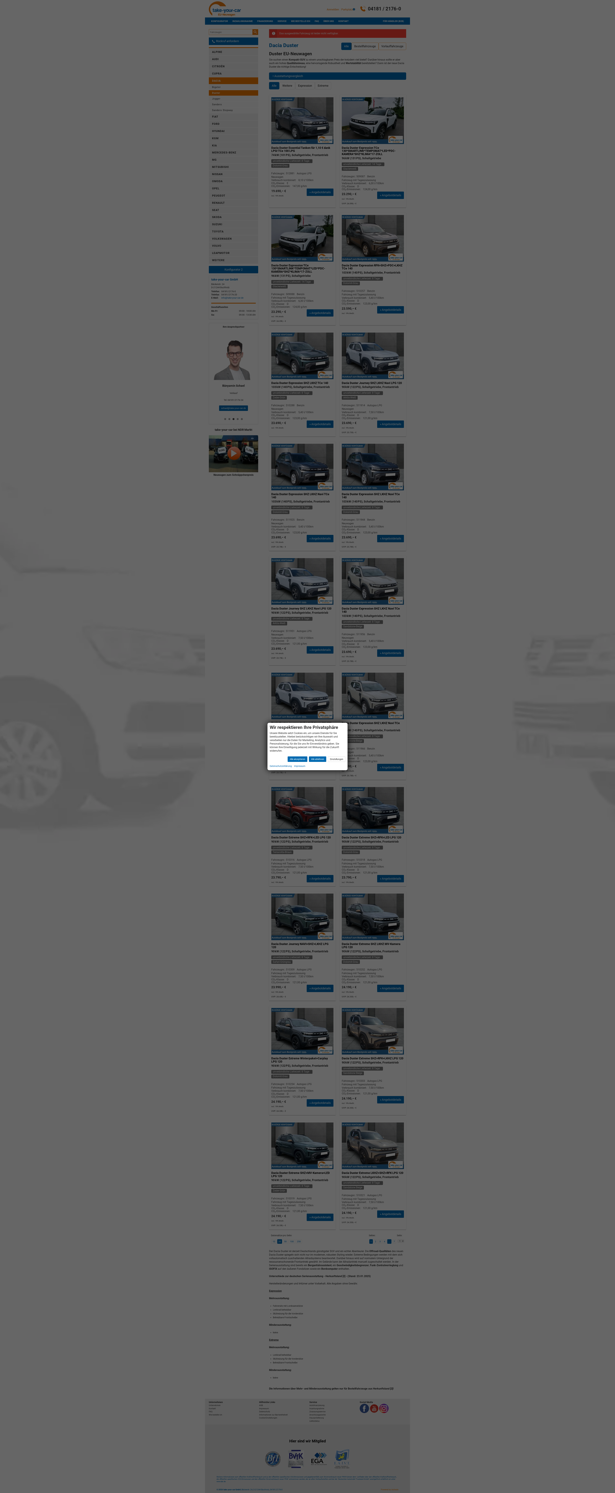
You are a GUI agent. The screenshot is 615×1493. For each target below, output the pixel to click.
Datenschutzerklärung (281, 766)
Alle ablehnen (317, 759)
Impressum (299, 766)
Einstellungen (336, 759)
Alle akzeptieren (297, 759)
